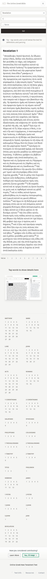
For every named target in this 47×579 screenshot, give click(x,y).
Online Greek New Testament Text (23, 565)
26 (17, 337)
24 (9, 337)
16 (9, 331)
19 (6, 334)
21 (13, 334)
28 (9, 339)
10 (17, 325)
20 (9, 334)
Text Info (17, 573)
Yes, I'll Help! (29, 555)
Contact (41, 573)
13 (13, 328)
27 (6, 339)
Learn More (14, 555)
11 (6, 328)
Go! (23, 31)
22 (17, 334)
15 (6, 331)
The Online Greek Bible (16, 3)
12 (9, 328)
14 (17, 328)
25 (13, 337)
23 (6, 337)
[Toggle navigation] (43, 3)
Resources (30, 573)
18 (17, 331)
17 (13, 331)
